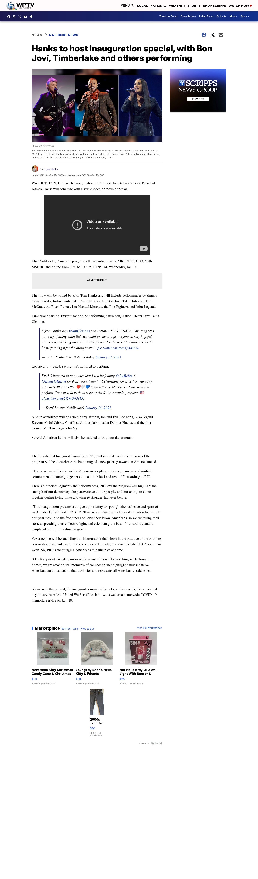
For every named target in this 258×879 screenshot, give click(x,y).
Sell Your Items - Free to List (77, 628)
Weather (177, 6)
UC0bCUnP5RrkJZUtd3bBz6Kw (26, 16)
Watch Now (239, 6)
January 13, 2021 (108, 357)
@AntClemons (79, 330)
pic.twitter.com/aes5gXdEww (118, 347)
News (37, 35)
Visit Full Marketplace (149, 628)
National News (63, 35)
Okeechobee (188, 16)
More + (245, 16)
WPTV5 (9, 16)
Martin (233, 16)
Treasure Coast (168, 16)
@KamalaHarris (54, 381)
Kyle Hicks (51, 169)
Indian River (206, 16)
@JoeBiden (124, 375)
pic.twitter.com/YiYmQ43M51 (63, 398)
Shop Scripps (214, 6)
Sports (193, 6)
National (158, 6)
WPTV (20, 16)
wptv (15, 16)
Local (142, 6)
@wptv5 (32, 16)
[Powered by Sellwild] (156, 743)
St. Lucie (221, 16)
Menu (126, 5)
